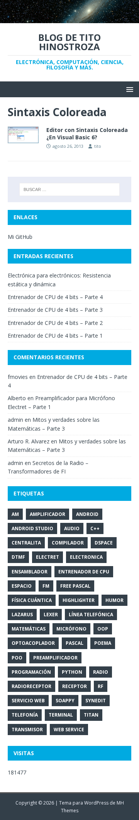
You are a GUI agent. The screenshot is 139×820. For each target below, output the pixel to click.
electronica (86, 557)
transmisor (27, 729)
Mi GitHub (20, 236)
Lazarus (22, 614)
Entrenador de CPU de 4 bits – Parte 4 (55, 297)
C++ (95, 528)
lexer (51, 614)
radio (100, 672)
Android (87, 514)
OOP (102, 629)
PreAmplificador (55, 657)
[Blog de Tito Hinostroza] (69, 18)
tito (97, 146)
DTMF (18, 557)
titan (91, 715)
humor (114, 600)
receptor (74, 686)
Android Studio (32, 528)
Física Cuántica (32, 600)
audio (72, 528)
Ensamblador (29, 571)
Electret (47, 557)
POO (17, 657)
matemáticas (29, 629)
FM (45, 586)
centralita (26, 542)
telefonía (25, 715)
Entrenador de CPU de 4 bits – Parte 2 (55, 322)
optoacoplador (33, 643)
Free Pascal (75, 586)
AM (15, 514)
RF (100, 686)
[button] (128, 89)
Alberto (17, 398)
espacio (22, 586)
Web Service (69, 729)
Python (72, 672)
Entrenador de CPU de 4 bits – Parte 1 (55, 335)
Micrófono (71, 629)
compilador (68, 542)
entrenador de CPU (83, 571)
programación (31, 672)
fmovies (18, 376)
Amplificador (47, 514)
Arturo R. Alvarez (28, 441)
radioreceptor (31, 686)
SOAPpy (65, 700)
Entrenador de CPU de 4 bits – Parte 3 (55, 309)
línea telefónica (91, 614)
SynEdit (95, 700)
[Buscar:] (69, 189)
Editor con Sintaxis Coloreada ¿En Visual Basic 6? (87, 133)
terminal (61, 715)
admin (15, 419)
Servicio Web (28, 700)
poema (102, 643)
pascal (74, 643)
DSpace (104, 542)
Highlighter (79, 600)
